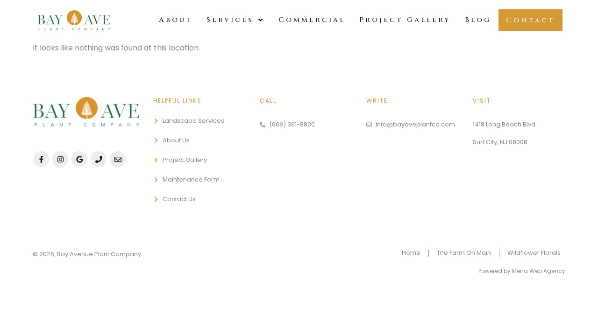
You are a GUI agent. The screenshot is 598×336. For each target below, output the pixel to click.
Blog (478, 20)
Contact (530, 20)
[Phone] (98, 159)
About (175, 20)
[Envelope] (117, 159)
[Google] (79, 159)
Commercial (311, 20)
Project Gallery (405, 20)
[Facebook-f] (41, 159)
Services (230, 20)
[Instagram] (60, 159)
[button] (235, 19)
